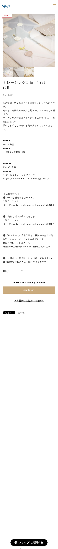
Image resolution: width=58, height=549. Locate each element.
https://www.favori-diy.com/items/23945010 (26, 247)
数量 (5, 271)
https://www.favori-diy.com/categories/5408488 (28, 205)
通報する (21, 313)
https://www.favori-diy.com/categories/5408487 (28, 224)
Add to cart (29, 290)
